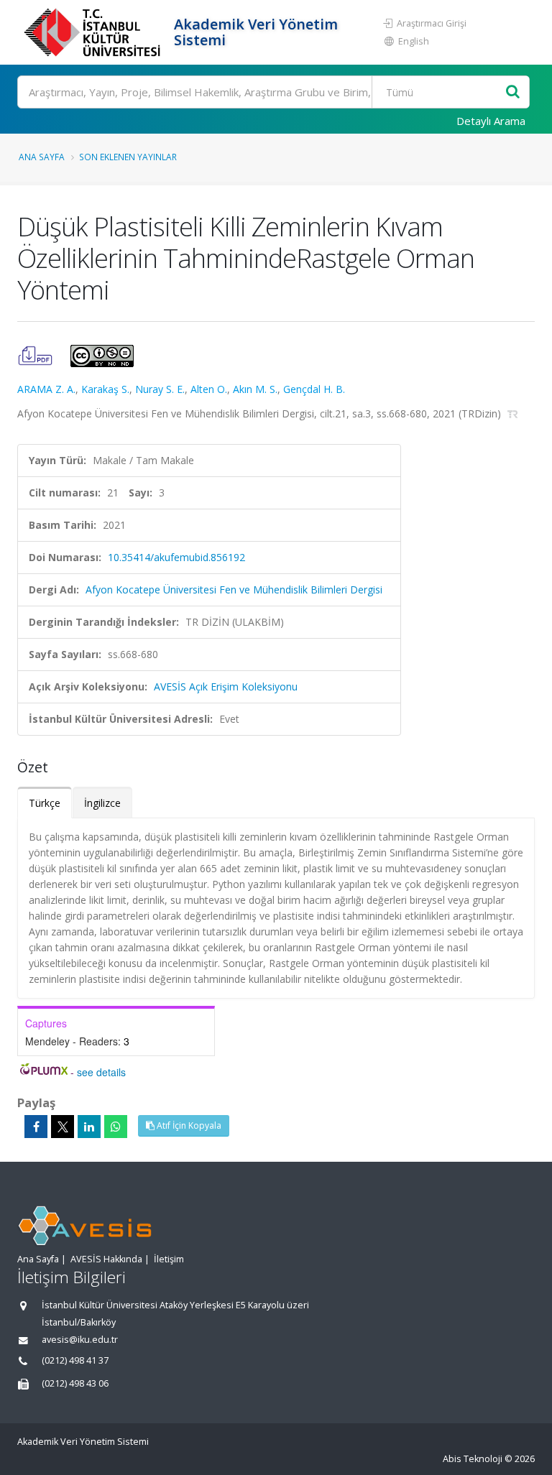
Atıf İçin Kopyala (188, 1125)
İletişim (169, 1259)
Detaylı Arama (490, 121)
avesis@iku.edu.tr (80, 1339)
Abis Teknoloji (472, 1459)
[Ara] (513, 92)
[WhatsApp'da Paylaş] (115, 1126)
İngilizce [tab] (102, 803)
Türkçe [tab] (44, 803)
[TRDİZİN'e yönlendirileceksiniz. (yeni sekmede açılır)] (512, 413)
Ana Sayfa (42, 156)
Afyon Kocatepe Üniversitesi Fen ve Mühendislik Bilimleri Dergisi (234, 589)
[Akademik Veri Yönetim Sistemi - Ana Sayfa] (93, 32)
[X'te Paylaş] (62, 1126)
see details (101, 1072)
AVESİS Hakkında (106, 1259)
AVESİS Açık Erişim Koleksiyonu (226, 686)
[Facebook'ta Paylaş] (35, 1126)
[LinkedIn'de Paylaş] (89, 1126)
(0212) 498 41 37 (75, 1360)
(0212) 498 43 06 (75, 1383)
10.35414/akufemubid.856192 (176, 557)
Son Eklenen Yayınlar (128, 156)
